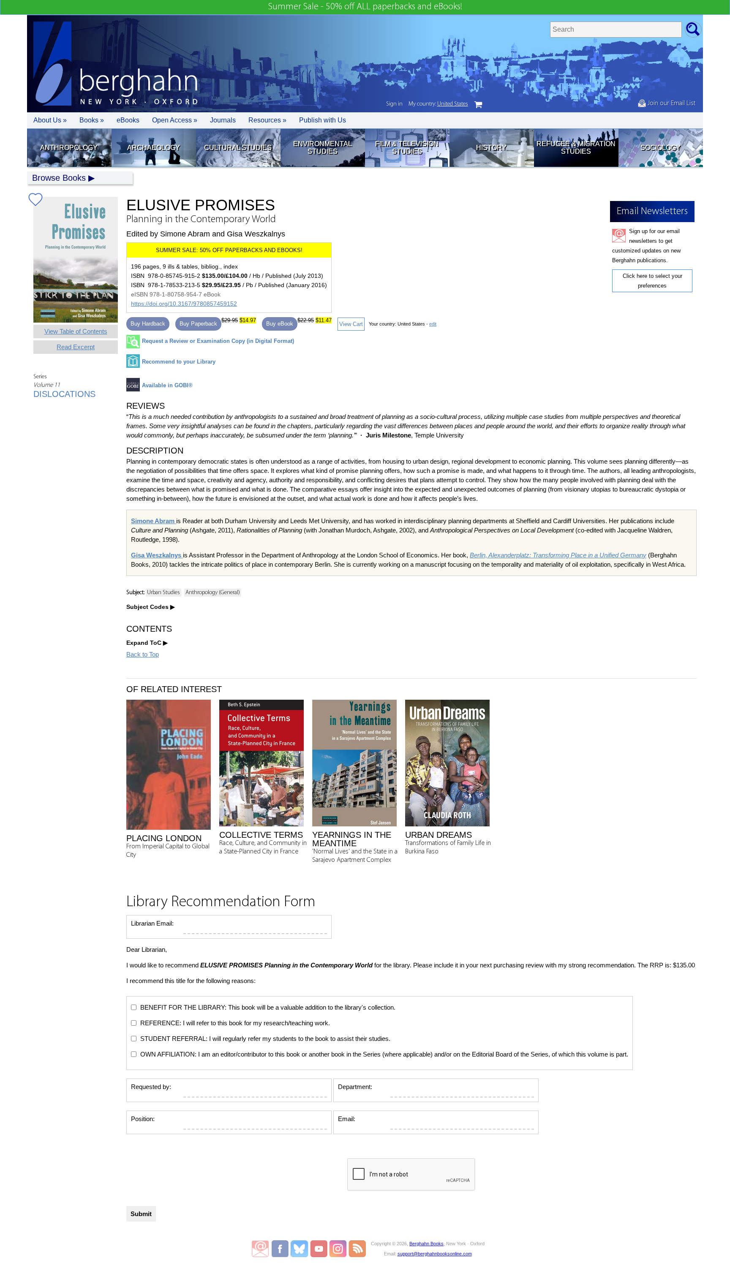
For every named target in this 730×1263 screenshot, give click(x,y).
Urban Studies (163, 592)
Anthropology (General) (212, 592)
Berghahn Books (426, 1243)
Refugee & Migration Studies (576, 147)
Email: (346, 1118)
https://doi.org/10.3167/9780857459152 (184, 303)
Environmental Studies (322, 147)
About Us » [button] (50, 120)
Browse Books (59, 177)
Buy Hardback (148, 324)
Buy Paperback (198, 324)
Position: (143, 1118)
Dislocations (64, 394)
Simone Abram (153, 520)
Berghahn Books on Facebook (281, 1248)
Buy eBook (279, 324)
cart (478, 104)
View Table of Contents (75, 331)
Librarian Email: (152, 923)
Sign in (394, 104)
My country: (438, 104)
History (491, 147)
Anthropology (69, 147)
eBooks (128, 120)
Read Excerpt (76, 346)
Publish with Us (322, 120)
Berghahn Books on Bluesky (300, 1248)
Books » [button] (91, 120)
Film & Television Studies (407, 147)
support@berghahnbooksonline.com (435, 1253)
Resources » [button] (267, 120)
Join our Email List (670, 103)
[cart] (478, 104)
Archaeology (153, 147)
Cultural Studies (238, 147)
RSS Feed (357, 1248)
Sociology (660, 147)
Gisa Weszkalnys (157, 555)
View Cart (351, 324)
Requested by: (151, 1086)
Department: (355, 1086)
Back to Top (142, 654)
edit (432, 323)
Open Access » (174, 120)
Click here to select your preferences (652, 281)
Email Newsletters (260, 1248)
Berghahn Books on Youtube (319, 1248)
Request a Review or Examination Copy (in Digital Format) (218, 341)
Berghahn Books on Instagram (338, 1248)
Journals (223, 120)
